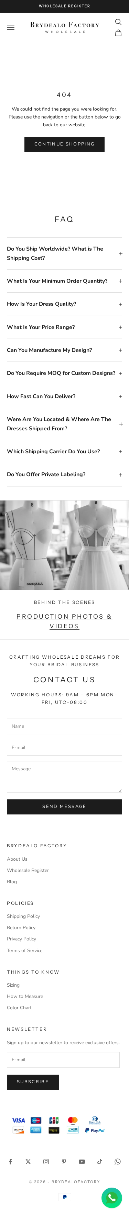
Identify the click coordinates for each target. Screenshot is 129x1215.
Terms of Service (24, 950)
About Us (17, 859)
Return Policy (21, 927)
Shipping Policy (23, 916)
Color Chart (19, 1007)
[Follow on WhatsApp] (117, 1161)
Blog (12, 881)
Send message (64, 806)
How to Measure (25, 996)
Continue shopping (64, 144)
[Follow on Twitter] (28, 1161)
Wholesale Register (28, 870)
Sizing (13, 985)
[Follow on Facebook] (10, 1161)
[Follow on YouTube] (81, 1161)
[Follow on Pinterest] (64, 1161)
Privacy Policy (21, 939)
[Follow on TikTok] (99, 1161)
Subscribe (33, 1082)
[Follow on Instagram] (46, 1161)
